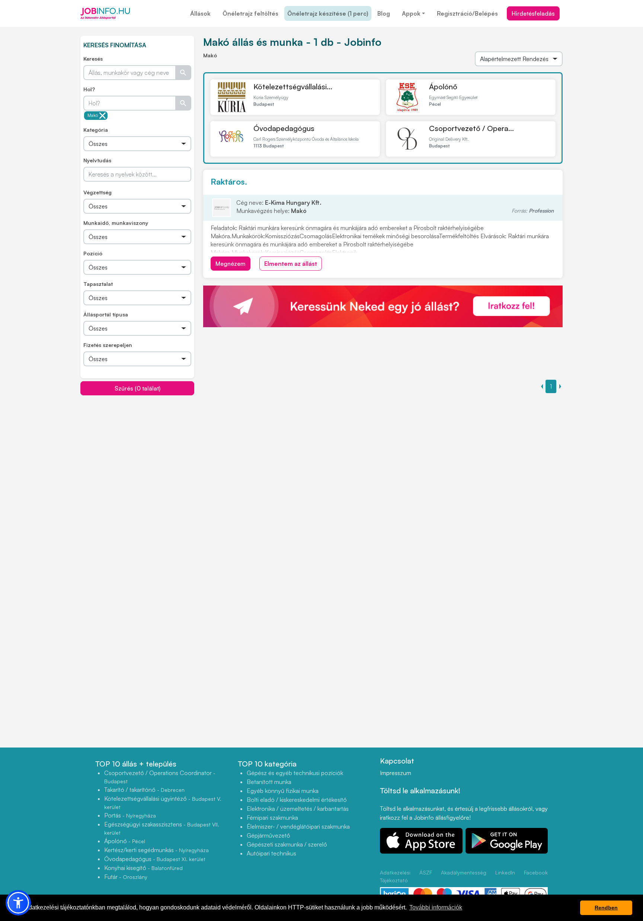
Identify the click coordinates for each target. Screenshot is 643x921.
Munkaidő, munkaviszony (115, 223)
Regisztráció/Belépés (467, 13)
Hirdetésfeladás (533, 13)
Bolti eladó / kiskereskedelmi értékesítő (297, 799)
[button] (18, 903)
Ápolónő (443, 86)
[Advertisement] (137, 447)
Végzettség (97, 192)
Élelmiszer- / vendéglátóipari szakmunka (298, 826)
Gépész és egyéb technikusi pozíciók (295, 773)
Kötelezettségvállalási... (292, 86)
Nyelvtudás (97, 160)
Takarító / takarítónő (144, 789)
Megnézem (230, 263)
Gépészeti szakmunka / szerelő (287, 844)
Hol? (89, 89)
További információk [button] (435, 907)
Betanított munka (269, 781)
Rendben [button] (606, 908)
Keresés (93, 58)
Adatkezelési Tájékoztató (395, 876)
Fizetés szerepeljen (107, 345)
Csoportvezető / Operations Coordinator (159, 776)
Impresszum (395, 773)
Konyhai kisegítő (143, 867)
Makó (92, 115)
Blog (383, 13)
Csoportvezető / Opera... (471, 128)
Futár (125, 876)
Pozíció (92, 253)
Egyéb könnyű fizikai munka (283, 790)
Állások (200, 13)
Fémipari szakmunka (272, 817)
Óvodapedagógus (283, 128)
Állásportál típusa (105, 314)
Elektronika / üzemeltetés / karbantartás (298, 808)
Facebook (536, 872)
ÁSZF (425, 872)
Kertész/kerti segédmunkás (156, 850)
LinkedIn (505, 872)
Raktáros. (229, 181)
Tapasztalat (98, 284)
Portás (130, 815)
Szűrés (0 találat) (137, 388)
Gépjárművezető (268, 835)
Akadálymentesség (463, 872)
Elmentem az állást (290, 263)
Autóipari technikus (271, 853)
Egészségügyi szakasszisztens (161, 828)
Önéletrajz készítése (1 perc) (327, 13)
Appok (411, 13)
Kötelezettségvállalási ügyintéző (162, 802)
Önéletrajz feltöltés (250, 13)
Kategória (95, 130)
